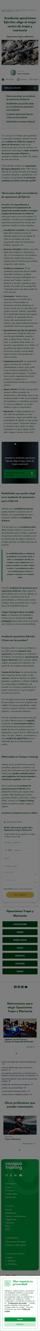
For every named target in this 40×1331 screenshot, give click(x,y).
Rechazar (20, 1324)
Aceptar (20, 1319)
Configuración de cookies (17, 1303)
